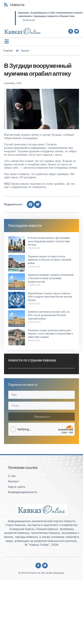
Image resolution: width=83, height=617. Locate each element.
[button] (30, 204)
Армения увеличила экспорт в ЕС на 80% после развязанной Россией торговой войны (49, 315)
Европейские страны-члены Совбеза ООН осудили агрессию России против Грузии (50, 297)
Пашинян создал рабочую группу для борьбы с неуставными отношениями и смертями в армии (50, 334)
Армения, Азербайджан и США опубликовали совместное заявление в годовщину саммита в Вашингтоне (42, 14)
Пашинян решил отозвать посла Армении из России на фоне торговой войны (49, 260)
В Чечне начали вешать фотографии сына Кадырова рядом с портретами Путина (49, 241)
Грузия (25, 50)
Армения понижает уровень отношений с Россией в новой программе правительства (51, 278)
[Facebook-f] (70, 31)
